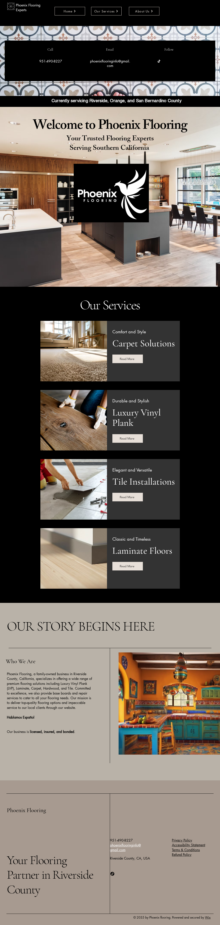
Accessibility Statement (188, 845)
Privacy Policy (182, 840)
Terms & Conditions (186, 850)
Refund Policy (181, 854)
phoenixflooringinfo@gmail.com (110, 63)
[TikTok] (159, 61)
